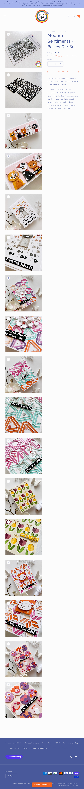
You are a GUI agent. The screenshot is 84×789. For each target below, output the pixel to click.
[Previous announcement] (4, 3)
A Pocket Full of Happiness (26, 783)
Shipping (59, 56)
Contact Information (32, 743)
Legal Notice (17, 743)
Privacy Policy (47, 743)
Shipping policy (74, 783)
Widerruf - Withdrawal (62, 748)
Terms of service (62, 783)
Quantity (50, 59)
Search (8, 743)
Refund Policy (73, 743)
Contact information (63, 785)
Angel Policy (43, 748)
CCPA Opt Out (59, 743)
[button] (4, 16)
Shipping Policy (15, 748)
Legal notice (75, 785)
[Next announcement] (79, 3)
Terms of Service (29, 748)
